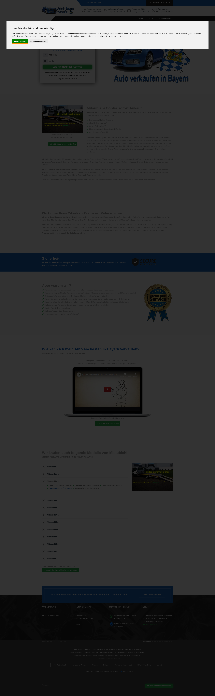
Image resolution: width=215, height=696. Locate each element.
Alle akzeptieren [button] (20, 41)
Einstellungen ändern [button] (38, 41)
